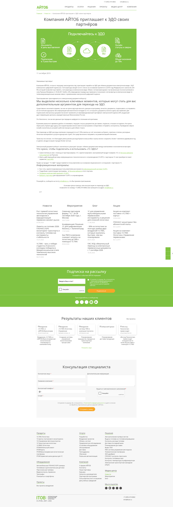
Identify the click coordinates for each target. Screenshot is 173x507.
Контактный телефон (46, 388)
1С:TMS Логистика (43, 437)
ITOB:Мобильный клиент (45, 448)
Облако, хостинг (85, 441)
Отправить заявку (86, 409)
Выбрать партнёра (46, 175)
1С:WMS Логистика (43, 445)
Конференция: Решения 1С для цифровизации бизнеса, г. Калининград (73, 226)
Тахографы (40, 474)
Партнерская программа (88, 476)
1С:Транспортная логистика (46, 443)
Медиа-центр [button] (117, 7)
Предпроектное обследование (90, 443)
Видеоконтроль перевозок (46, 472)
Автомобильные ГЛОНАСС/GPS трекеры (51, 466)
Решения (92, 7)
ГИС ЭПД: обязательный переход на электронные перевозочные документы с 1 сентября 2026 (99, 247)
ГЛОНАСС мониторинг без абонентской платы (124, 223)
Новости (108, 474)
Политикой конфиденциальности (101, 281)
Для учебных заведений (87, 481)
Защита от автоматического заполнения (111, 389)
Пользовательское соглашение (90, 478)
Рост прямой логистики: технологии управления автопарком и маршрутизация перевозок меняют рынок (47, 215)
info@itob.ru (124, 2)
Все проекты (131, 319)
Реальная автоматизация (88, 456)
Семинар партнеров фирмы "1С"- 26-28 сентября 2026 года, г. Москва (71, 214)
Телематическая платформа (115, 452)
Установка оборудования (88, 445)
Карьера (82, 472)
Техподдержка (84, 452)
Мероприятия (110, 476)
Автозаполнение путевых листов (116, 437)
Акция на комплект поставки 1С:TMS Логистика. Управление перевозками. (123, 234)
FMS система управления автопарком (118, 450)
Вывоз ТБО (109, 448)
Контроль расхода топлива (114, 441)
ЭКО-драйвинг (110, 454)
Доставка (82, 450)
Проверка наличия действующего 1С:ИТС (54, 173)
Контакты (82, 468)
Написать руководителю (88, 474)
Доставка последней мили (114, 443)
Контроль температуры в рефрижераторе (120, 460)
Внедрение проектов (86, 439)
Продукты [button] (69, 7)
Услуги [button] (80, 7)
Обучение (82, 454)
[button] (132, 2)
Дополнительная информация (98, 374)
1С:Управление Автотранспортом (48, 441)
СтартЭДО (49, 159)
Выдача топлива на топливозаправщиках (119, 439)
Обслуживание (84, 448)
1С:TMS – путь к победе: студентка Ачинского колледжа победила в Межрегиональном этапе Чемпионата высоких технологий (47, 249)
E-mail (40, 396)
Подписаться (101, 291)
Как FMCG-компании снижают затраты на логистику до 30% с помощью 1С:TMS (71, 238)
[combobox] (40, 391)
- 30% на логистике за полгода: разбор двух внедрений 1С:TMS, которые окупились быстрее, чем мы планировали (97, 231)
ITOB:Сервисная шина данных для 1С (50, 456)
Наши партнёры (85, 470)
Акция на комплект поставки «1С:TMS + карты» (121, 213)
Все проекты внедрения (45, 486)
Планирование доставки (113, 445)
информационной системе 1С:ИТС (95, 169)
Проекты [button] (103, 7)
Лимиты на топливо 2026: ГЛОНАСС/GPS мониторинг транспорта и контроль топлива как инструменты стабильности (48, 231)
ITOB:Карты (41, 450)
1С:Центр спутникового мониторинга (50, 439)
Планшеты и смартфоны (45, 476)
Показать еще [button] (87, 348)
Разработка (83, 437)
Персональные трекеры (45, 470)
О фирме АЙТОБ (85, 466)
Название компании (45, 381)
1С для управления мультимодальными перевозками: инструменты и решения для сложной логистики (99, 215)
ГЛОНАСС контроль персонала (116, 456)
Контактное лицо (44, 374)
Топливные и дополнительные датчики (50, 468)
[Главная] (48, 497)
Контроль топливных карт (114, 458)
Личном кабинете (75, 171)
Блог (106, 478)
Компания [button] (132, 7)
